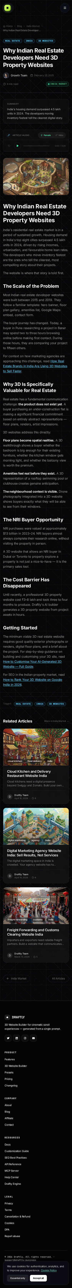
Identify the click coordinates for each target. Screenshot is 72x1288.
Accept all (38, 1278)
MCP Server (12, 1170)
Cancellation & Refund (17, 1216)
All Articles (58, 978)
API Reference (13, 1164)
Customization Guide (17, 1151)
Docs (7, 1144)
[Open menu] (65, 8)
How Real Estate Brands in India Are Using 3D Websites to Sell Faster (35, 366)
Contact (9, 1124)
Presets (9, 1072)
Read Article (38, 747)
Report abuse (12, 1236)
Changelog (11, 1085)
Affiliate (9, 1118)
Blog (19, 26)
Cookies (9, 1223)
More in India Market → (56, 721)
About (8, 1105)
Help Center (12, 1177)
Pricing (8, 1078)
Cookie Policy (49, 1270)
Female (47, 135)
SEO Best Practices (16, 1157)
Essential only (17, 1278)
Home (9, 26)
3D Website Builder (16, 1065)
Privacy (9, 1203)
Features (10, 1059)
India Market (33, 26)
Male (61, 135)
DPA (7, 1229)
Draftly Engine (13, 1183)
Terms (8, 1209)
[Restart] (9, 145)
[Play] (17, 145)
